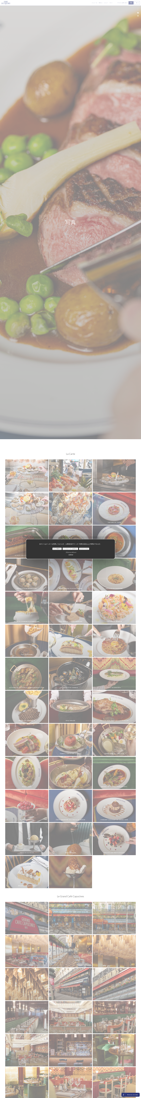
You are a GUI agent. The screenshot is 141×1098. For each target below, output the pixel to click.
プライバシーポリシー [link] (71, 552)
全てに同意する (57, 548)
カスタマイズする (84, 548)
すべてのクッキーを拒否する (70, 548)
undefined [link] (70, 554)
